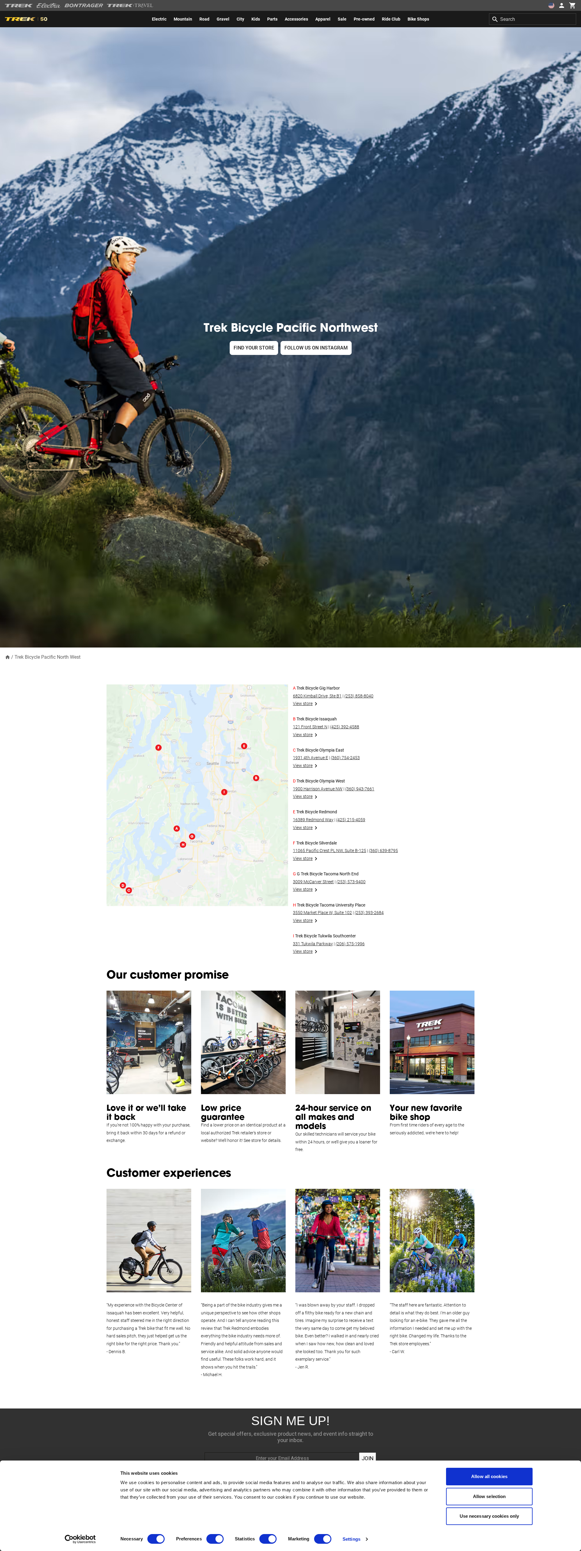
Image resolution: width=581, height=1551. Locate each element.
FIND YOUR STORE (254, 348)
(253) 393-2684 (369, 912)
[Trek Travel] (130, 5)
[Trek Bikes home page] (19, 5)
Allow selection (489, 1496)
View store (303, 703)
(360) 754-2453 (345, 757)
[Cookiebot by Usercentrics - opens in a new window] (80, 1539)
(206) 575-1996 (350, 943)
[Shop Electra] (49, 5)
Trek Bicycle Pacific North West (47, 657)
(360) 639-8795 (383, 850)
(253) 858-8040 (358, 696)
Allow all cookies (489, 1476)
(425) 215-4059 (350, 819)
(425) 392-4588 (344, 726)
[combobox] (532, 19)
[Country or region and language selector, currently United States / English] (551, 5)
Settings (351, 1539)
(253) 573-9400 (351, 881)
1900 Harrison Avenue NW (318, 788)
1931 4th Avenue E (310, 757)
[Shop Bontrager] (83, 5)
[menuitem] (159, 19)
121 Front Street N (310, 726)
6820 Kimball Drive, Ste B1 (317, 696)
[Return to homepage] (7, 657)
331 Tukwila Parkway (313, 943)
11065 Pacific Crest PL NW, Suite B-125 (329, 850)
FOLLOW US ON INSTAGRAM (316, 348)
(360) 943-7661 (359, 788)
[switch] (215, 1539)
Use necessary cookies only (489, 1516)
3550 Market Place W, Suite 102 (322, 912)
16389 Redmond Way (313, 819)
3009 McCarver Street (313, 881)
